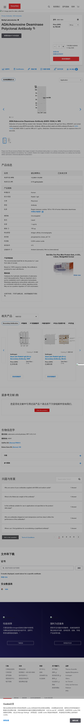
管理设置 (6, 720)
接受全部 (75, 720)
